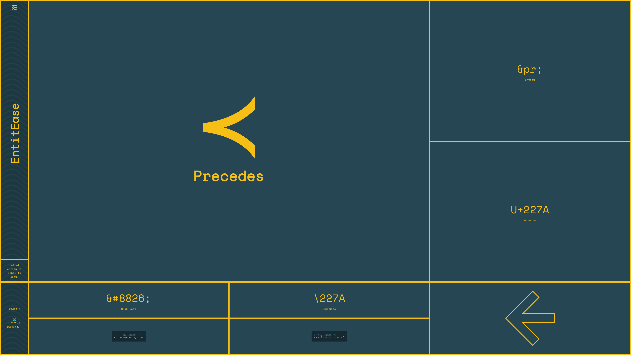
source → (14, 308)
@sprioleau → (14, 326)
